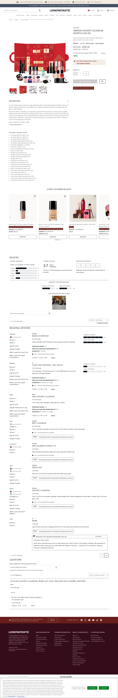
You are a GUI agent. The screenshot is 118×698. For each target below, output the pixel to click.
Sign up (52, 620)
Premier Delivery (40, 649)
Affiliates (75, 651)
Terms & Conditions (59, 635)
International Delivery (41, 645)
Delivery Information (41, 643)
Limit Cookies (92, 687)
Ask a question (99, 43)
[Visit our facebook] (82, 620)
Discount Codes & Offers (79, 645)
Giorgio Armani (24, 19)
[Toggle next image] (68, 53)
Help (37, 635)
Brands (16, 19)
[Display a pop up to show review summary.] (22, 229)
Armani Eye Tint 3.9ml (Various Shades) (21, 224)
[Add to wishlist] (102, 81)
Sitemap (75, 655)
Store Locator (95, 635)
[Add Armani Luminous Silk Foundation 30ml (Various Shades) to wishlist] (65, 196)
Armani (76, 28)
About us (75, 635)
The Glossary (76, 637)
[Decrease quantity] (75, 74)
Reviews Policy (58, 645)
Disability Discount (78, 647)
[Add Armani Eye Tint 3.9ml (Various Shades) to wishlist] (35, 196)
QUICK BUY (23, 237)
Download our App (41, 637)
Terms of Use (20, 696)
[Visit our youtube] (93, 620)
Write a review (90, 43)
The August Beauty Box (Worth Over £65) (82, 224)
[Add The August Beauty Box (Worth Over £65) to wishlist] (95, 196)
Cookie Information (59, 639)
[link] (101, 10)
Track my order (40, 651)
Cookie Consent (13, 647)
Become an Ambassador (79, 660)
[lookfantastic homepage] (60, 10)
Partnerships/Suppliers (79, 653)
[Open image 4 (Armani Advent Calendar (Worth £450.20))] (43, 90)
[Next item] (108, 217)
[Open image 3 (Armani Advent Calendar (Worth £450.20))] (33, 90)
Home (10, 19)
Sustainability (58, 643)
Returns (38, 641)
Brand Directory (77, 639)
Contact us (39, 647)
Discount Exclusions (41, 639)
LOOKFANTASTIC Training (98, 641)
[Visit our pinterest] (101, 620)
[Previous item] (10, 217)
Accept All (103, 687)
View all (103, 53)
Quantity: (76, 70)
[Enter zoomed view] (66, 80)
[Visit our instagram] (89, 620)
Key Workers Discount (79, 659)
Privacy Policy (58, 637)
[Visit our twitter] (85, 620)
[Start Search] (40, 10)
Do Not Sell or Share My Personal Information (18, 650)
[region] (59, 688)
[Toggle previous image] (10, 53)
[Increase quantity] (86, 74)
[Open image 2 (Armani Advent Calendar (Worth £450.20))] (23, 90)
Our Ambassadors (78, 649)
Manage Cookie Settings (79, 687)
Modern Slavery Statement (61, 641)
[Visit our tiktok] (97, 620)
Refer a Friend (76, 657)
